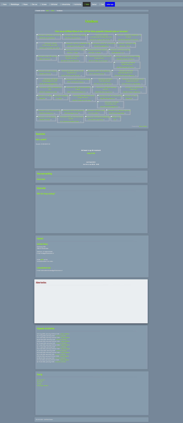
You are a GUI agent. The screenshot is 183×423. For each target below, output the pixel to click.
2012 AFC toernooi (44, 119)
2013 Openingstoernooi (71, 113)
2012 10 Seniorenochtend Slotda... (70, 121)
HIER (42, 259)
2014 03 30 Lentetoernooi (46, 113)
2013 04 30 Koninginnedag (116, 113)
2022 (115, 119)
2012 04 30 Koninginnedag (95, 119)
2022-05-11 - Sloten (72, 52)
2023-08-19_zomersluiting (72, 38)
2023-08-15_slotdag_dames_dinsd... (100, 39)
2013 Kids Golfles (93, 113)
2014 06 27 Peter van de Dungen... (82, 100)
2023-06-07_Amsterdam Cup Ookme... (128, 39)
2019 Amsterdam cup (118, 52)
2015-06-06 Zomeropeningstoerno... (124, 75)
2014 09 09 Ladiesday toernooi (103, 92)
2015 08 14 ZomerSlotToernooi (102, 84)
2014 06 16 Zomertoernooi (107, 98)
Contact (94, 4)
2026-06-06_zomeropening (46, 38)
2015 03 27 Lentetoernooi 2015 (48, 92)
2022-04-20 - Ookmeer (94, 52)
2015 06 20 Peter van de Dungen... (131, 84)
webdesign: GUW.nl (42, 385)
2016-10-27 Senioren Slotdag (124, 59)
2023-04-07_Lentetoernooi (101, 46)
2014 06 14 (129, 98)
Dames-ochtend (64, 334)
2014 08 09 (42, 98)
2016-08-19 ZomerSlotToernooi (125, 67)
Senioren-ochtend (60, 336)
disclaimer (40, 382)
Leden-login (110, 4)
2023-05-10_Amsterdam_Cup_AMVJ (49, 48)
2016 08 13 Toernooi (45, 74)
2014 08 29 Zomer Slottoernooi (131, 92)
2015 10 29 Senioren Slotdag (75, 82)
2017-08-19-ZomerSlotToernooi (70, 61)
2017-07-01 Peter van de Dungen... (98, 61)
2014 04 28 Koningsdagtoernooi (109, 107)
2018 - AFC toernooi (44, 59)
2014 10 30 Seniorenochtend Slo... (76, 92)
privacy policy (41, 380)
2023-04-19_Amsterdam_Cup (75, 46)
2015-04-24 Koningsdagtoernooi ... (49, 84)
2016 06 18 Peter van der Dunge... (70, 75)
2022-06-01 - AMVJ (124, 46)
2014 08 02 (59, 98)
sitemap (39, 384)
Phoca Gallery (143, 126)
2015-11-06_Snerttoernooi (96, 74)
